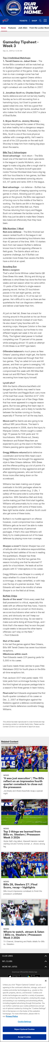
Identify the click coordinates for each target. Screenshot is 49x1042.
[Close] (46, 981)
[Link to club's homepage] (5, 19)
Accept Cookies (24, 1037)
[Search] (40, 20)
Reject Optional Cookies (24, 1029)
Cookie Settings (24, 1021)
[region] (24, 1009)
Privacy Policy (12, 1016)
